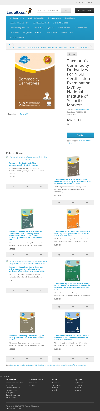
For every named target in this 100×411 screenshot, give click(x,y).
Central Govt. (14, 33)
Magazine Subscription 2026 (19, 23)
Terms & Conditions (13, 395)
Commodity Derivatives (25, 365)
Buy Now (80, 135)
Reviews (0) (24, 114)
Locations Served (12, 390)
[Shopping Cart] (82, 2)
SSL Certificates (5, 376)
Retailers (55, 388)
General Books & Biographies (44, 28)
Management (27, 33)
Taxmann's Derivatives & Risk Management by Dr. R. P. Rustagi (23, 164)
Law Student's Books (17, 18)
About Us (9, 385)
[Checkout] (86, 2)
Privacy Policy (10, 393)
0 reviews (82, 141)
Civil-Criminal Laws (54, 18)
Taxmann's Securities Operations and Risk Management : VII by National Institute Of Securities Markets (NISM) (27, 269)
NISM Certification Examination (44, 365)
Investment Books (64, 28)
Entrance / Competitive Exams (20, 28)
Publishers (55, 383)
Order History (79, 385)
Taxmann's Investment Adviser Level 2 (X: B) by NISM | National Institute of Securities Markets (72, 233)
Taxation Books (51, 33)
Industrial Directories (17, 37)
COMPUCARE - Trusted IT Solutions (27, 406)
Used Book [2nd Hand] (41, 23)
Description (12, 114)
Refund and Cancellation (14, 383)
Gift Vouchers (56, 385)
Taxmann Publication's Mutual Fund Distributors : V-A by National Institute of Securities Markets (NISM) (72, 181)
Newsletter (78, 390)
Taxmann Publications (81, 110)
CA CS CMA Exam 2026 (60, 23)
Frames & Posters (67, 33)
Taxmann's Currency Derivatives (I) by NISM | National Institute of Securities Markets (26, 337)
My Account (79, 383)
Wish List (78, 388)
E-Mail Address (11, 397)
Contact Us (33, 383)
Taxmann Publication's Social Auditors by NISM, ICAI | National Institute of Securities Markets (71, 337)
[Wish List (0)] (79, 2)
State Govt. (39, 33)
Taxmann (13, 365)
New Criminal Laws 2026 (36, 18)
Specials (54, 390)
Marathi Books (70, 18)
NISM (57, 365)
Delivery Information (13, 388)
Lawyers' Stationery (80, 28)
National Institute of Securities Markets (73, 365)
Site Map (32, 385)
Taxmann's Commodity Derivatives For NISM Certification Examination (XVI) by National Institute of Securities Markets (49, 47)
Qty (68, 124)
